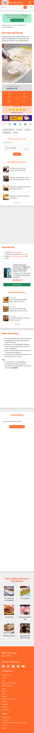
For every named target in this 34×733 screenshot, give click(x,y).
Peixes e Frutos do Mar (9, 683)
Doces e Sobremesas (8, 699)
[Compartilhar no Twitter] (20, 124)
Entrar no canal (18, 20)
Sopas (4, 688)
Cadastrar (17, 154)
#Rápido (27, 129)
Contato (4, 728)
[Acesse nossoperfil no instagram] (8, 666)
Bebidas (4, 696)
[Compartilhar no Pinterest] (25, 124)
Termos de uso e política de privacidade (14, 723)
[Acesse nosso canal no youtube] (23, 666)
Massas (4, 691)
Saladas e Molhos (7, 686)
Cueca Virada (9, 617)
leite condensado (16, 252)
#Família (19, 129)
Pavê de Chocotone (9, 636)
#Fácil (15, 132)
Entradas (5, 707)
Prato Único (5, 710)
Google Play (7, 656)
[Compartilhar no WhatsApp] (10, 124)
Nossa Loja (5, 720)
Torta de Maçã (25, 598)
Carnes (4, 678)
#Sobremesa (7, 132)
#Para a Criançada (9, 129)
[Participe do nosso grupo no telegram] (13, 666)
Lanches (4, 702)
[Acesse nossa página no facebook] (3, 666)
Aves (3, 680)
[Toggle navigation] (31, 7)
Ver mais (17, 203)
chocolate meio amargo (17, 256)
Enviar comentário (18, 427)
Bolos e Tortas (6, 675)
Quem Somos (6, 717)
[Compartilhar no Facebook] (15, 124)
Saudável (5, 704)
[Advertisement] (17, 225)
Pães (3, 694)
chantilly (24, 254)
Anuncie (4, 725)
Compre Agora (17, 285)
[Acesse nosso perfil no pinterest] (18, 666)
